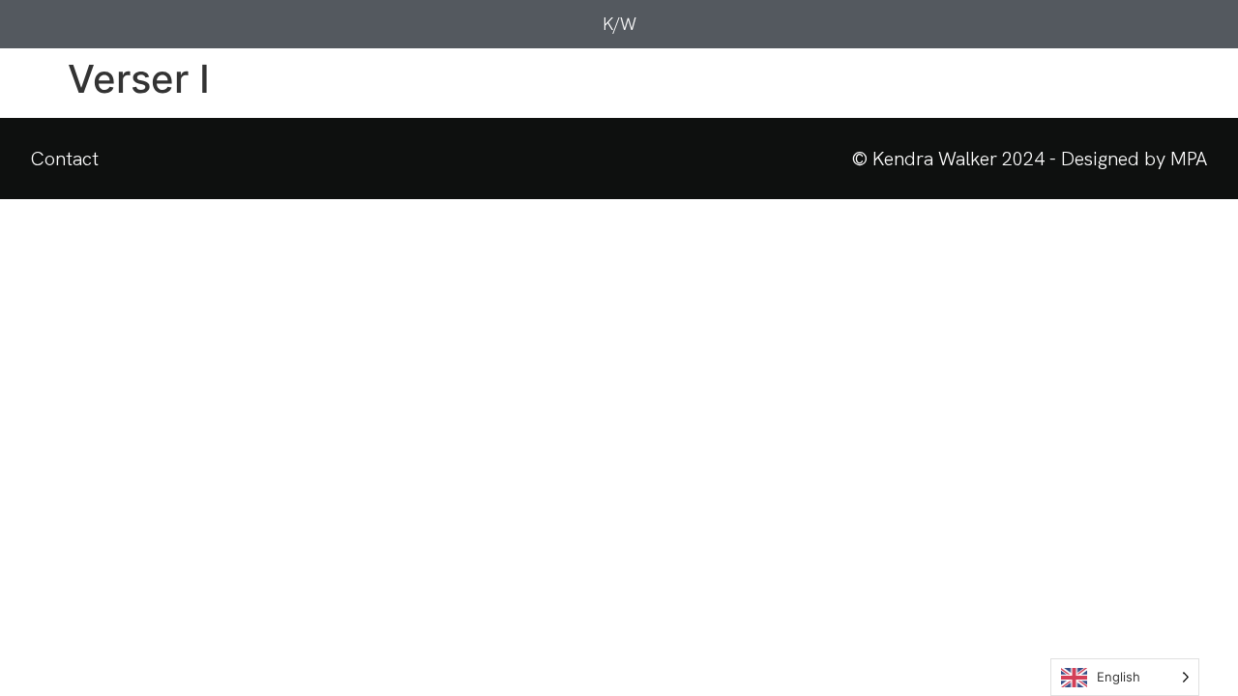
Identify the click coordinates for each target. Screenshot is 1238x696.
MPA (1188, 158)
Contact (65, 158)
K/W (619, 24)
